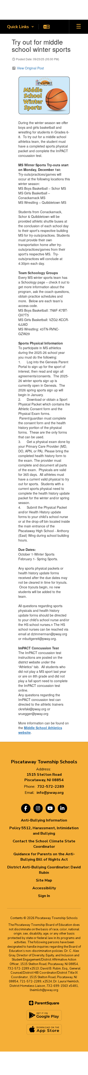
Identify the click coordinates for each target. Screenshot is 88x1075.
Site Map (44, 880)
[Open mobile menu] (78, 27)
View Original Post (30, 68)
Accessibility (44, 888)
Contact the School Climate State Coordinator (44, 844)
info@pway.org (50, 792)
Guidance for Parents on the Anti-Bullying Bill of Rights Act (44, 857)
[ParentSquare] (44, 1003)
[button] (20, 27)
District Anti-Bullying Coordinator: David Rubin (44, 870)
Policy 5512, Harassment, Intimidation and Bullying (44, 830)
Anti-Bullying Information (44, 820)
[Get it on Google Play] (44, 1015)
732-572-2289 (50, 786)
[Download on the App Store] (44, 1029)
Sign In (44, 895)
